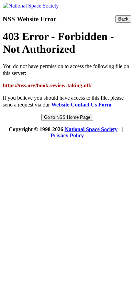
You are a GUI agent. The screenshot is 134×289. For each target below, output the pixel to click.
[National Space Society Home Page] (31, 6)
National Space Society (91, 129)
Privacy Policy (67, 135)
